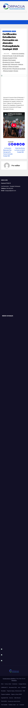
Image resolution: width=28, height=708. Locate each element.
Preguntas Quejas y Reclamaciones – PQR (16, 690)
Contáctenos (14, 683)
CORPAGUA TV (4, 687)
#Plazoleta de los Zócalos (18, 68)
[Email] (20, 144)
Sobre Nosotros (17, 697)
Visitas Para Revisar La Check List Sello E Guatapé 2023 (20, 150)
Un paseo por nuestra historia (14, 701)
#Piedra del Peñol (7, 68)
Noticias (14, 31)
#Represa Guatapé (8, 70)
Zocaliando (22, 704)
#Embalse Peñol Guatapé (9, 60)
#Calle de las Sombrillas (18, 53)
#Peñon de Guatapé (13, 66)
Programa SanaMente (5, 694)
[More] (23, 144)
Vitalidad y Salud (12, 704)
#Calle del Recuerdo (18, 55)
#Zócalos (15, 70)
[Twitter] (12, 144)
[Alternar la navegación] (26, 22)
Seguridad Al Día (4, 697)
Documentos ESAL (13, 687)
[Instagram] (15, 144)
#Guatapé (17, 62)
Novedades (3, 690)
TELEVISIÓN (4, 701)
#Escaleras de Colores (8, 62)
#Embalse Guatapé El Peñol (10, 58)
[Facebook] (9, 144)
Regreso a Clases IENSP (16, 694)
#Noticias (20, 64)
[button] (23, 22)
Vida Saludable (4, 704)
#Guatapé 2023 (6, 64)
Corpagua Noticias (7, 31)
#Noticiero (5, 66)
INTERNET (23, 687)
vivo (17, 704)
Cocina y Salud (8, 683)
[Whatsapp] (18, 144)
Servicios (11, 697)
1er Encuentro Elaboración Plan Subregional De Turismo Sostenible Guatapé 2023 (7, 152)
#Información (14, 64)
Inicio (19, 687)
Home (2, 683)
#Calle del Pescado (8, 55)
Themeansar (14, 680)
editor (17, 165)
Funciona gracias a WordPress (9, 678)
